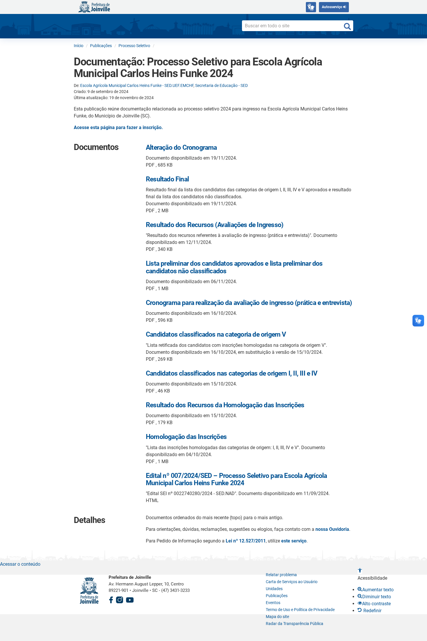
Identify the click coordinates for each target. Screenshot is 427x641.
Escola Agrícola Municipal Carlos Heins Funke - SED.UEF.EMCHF (136, 85)
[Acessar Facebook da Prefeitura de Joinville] (111, 599)
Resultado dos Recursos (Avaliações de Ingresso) (214, 225)
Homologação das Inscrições (186, 437)
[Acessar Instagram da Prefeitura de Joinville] (119, 599)
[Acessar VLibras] (311, 7)
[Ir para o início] (94, 6)
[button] (360, 571)
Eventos (273, 602)
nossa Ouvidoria (332, 529)
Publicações (277, 595)
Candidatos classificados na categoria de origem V (216, 334)
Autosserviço (332, 7)
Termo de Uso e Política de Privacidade (300, 609)
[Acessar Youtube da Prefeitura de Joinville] (130, 599)
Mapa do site (277, 616)
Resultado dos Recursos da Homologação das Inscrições (225, 405)
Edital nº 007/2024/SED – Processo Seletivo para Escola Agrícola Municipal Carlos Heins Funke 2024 (236, 479)
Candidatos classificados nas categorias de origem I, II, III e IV (231, 373)
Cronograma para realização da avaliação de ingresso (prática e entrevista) (249, 303)
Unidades (274, 588)
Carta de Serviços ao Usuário (291, 581)
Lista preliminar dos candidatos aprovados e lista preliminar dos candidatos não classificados (234, 267)
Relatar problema (281, 574)
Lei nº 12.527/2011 (246, 541)
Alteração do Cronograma (181, 147)
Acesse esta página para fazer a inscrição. (118, 127)
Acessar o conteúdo (20, 564)
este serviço (293, 541)
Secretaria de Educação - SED (221, 85)
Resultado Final (167, 179)
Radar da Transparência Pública (294, 623)
